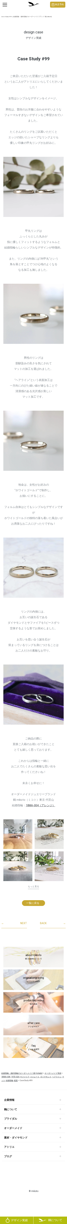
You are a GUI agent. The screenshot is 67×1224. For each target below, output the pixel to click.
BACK (53, 923)
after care (34, 1025)
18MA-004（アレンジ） (40, 805)
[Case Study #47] (49, 867)
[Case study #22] (49, 834)
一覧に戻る (32, 902)
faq (33, 1047)
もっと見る (33, 886)
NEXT (14, 923)
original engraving (33, 979)
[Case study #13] (17, 834)
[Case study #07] (17, 866)
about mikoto (33, 957)
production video (34, 1002)
